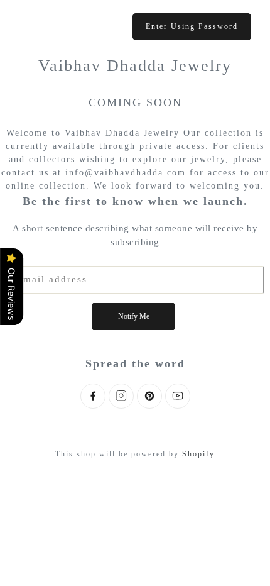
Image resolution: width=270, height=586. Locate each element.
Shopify (198, 454)
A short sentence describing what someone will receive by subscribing (135, 235)
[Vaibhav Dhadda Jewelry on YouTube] (177, 396)
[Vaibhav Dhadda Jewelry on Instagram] (121, 396)
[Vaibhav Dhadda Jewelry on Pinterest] (149, 396)
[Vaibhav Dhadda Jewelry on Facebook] (92, 396)
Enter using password (192, 26)
